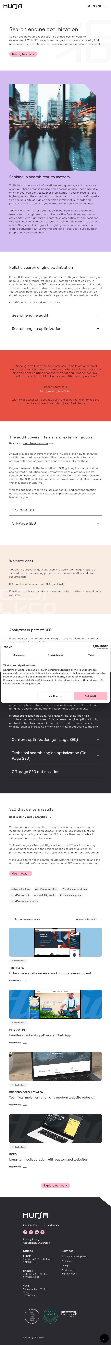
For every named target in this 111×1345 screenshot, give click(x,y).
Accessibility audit (44, 895)
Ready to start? (23, 54)
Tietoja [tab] (91, 655)
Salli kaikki (90, 696)
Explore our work (55, 1185)
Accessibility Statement (36, 1242)
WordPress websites (35, 443)
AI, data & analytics (35, 816)
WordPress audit (20, 895)
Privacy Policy (31, 1239)
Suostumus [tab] (19, 655)
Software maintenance (27, 919)
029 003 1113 (30, 1224)
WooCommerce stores (74, 889)
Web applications (20, 889)
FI (94, 6)
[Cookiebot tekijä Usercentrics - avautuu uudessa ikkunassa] (95, 646)
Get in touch (20, 873)
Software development (75, 1256)
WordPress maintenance (24, 901)
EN (99, 6)
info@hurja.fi (51, 1224)
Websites (67, 1260)
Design (65, 1265)
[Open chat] (104, 1338)
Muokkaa (53, 696)
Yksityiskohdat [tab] (55, 655)
